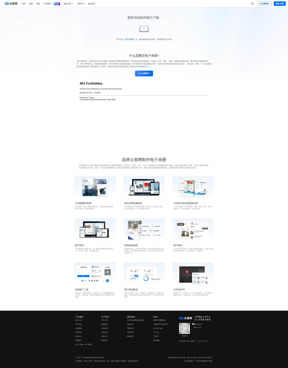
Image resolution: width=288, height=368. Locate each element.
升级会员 (104, 332)
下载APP (156, 336)
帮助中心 (80, 3)
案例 (31, 3)
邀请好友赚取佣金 (159, 320)
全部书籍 (78, 332)
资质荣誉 (104, 324)
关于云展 (104, 320)
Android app (158, 328)
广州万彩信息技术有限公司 (89, 358)
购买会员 (91, 3)
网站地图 (156, 340)
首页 (24, 3)
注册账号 (78, 340)
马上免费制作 (144, 73)
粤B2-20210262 (192, 358)
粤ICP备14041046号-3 (205, 358)
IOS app (156, 332)
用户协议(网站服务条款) (135, 320)
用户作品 (78, 324)
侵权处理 (130, 328)
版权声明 (130, 336)
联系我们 (104, 340)
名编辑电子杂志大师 (160, 324)
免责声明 (130, 332)
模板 (38, 3)
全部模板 (78, 328)
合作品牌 (104, 328)
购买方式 (104, 336)
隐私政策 (130, 324)
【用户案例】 (129, 39)
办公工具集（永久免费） (84, 344)
